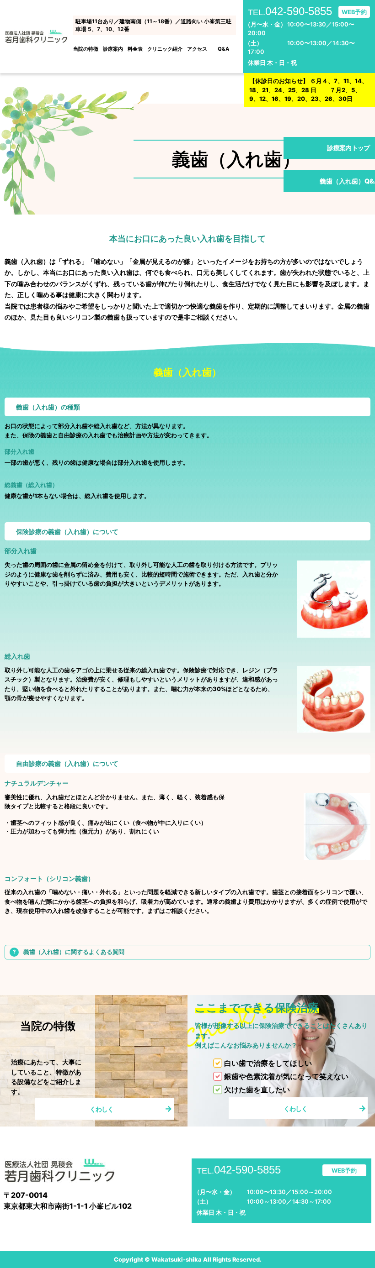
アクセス (197, 49)
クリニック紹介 (164, 49)
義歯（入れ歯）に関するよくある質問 (73, 951)
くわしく (102, 1109)
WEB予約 (354, 12)
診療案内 (113, 49)
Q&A (223, 49)
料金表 (135, 49)
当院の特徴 (85, 49)
